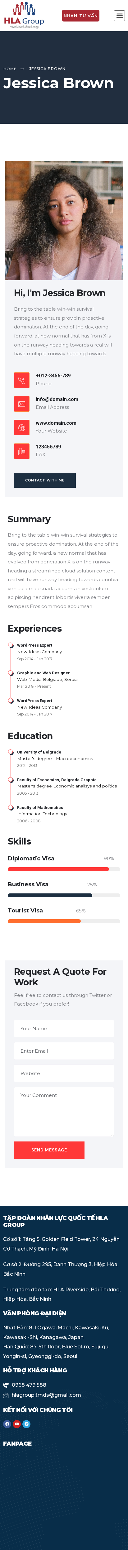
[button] (119, 15)
